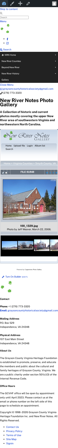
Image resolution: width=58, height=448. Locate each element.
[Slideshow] (8, 172)
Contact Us (12, 427)
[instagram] (7, 43)
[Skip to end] (55, 172)
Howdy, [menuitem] (54, 3)
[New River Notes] (23, 32)
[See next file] (52, 172)
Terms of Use (13, 435)
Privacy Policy (14, 431)
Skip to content (9, 9)
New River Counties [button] (11, 61)
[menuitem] (20, 3)
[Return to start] (46, 172)
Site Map (11, 439)
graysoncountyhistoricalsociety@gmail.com (29, 310)
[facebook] (7, 38)
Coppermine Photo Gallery (33, 269)
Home (7, 163)
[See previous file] (49, 172)
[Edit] (25, 277)
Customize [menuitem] (12, 3)
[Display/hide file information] (5, 172)
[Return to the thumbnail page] (2, 172)
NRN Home (10, 55)
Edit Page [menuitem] (28, 3)
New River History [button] (10, 73)
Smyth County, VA (45, 163)
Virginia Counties (23, 163)
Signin (9, 443)
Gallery (5, 79)
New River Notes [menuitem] (4, 3)
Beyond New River (10, 67)
